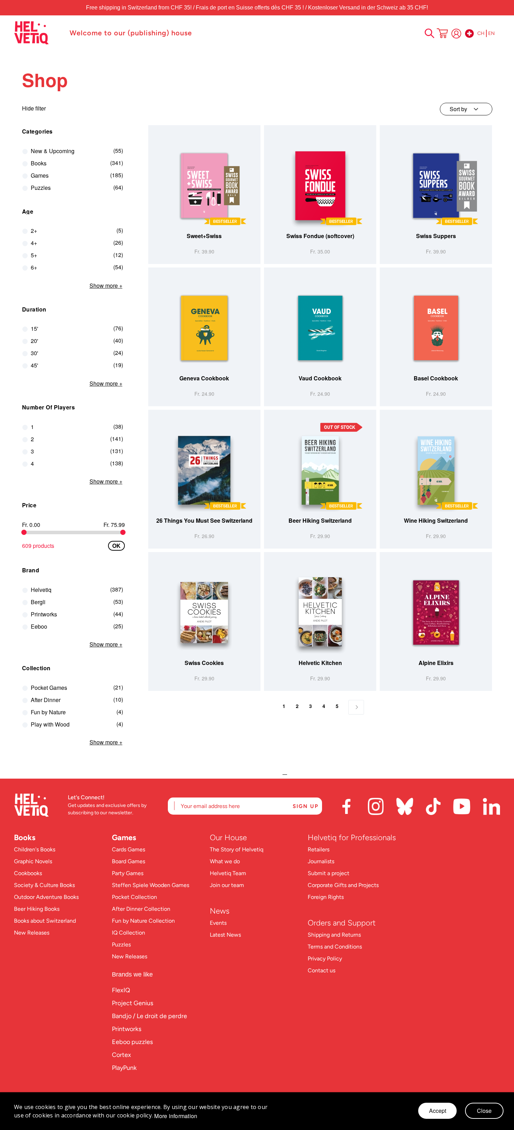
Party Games (127, 873)
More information (175, 1116)
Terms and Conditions (335, 946)
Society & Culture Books (44, 885)
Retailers (318, 849)
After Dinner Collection (141, 909)
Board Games (128, 861)
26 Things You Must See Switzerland (204, 520)
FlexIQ (121, 990)
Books (24, 837)
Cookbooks (28, 873)
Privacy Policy (325, 958)
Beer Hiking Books (36, 909)
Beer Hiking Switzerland (320, 520)
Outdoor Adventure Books (46, 897)
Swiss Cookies (204, 663)
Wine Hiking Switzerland (436, 520)
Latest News (225, 934)
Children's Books (34, 849)
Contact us (321, 970)
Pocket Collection (134, 897)
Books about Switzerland (45, 920)
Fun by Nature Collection (143, 920)
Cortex (121, 1055)
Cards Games (128, 849)
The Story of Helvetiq (236, 849)
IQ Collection (128, 932)
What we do (225, 861)
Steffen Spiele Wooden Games (150, 885)
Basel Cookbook (436, 378)
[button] (254, 225)
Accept (437, 1111)
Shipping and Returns (334, 934)
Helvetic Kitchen (320, 663)
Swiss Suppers (436, 236)
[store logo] (38, 33)
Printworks (126, 1029)
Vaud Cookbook (320, 378)
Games (124, 837)
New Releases (31, 932)
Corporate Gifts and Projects (343, 885)
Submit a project (328, 873)
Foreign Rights (326, 897)
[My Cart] (442, 34)
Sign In (456, 33)
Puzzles (121, 944)
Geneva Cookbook (204, 378)
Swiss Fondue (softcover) (320, 236)
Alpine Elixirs (436, 663)
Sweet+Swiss (204, 236)
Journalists (321, 861)
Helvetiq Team (228, 873)
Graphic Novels (33, 861)
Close (484, 1111)
